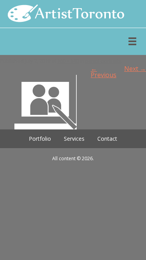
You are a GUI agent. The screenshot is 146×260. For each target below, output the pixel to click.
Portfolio (40, 138)
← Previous (103, 71)
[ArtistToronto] (62, 14)
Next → (135, 68)
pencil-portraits (103, 60)
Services (74, 138)
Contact (107, 138)
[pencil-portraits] (73, 102)
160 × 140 (68, 60)
